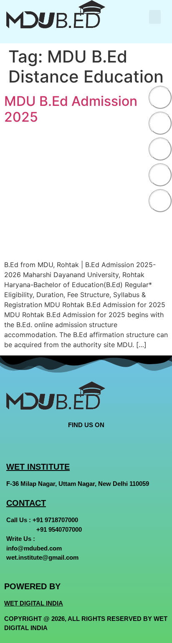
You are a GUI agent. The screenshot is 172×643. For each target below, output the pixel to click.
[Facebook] (160, 97)
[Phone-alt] (160, 201)
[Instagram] (160, 149)
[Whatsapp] (160, 175)
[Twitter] (160, 123)
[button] (155, 17)
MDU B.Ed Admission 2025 (70, 109)
